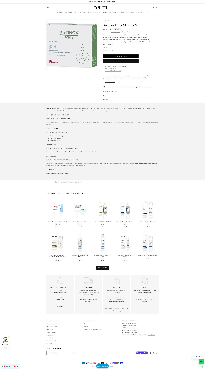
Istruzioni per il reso (51, 326)
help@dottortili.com (131, 330)
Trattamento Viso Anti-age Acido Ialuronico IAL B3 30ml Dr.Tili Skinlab (57, 256)
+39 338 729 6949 (133, 332)
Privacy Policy (49, 335)
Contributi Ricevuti (51, 340)
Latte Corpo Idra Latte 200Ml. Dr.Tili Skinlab (80, 256)
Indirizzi (86, 326)
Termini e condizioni (51, 332)
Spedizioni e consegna (52, 324)
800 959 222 (151, 335)
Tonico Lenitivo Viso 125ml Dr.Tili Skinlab (125, 256)
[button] (48, 7)
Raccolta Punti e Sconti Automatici (93, 329)
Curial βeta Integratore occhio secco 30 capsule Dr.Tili (57, 222)
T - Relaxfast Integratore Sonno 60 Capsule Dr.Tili (80, 222)
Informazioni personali (90, 321)
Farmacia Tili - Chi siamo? (53, 321)
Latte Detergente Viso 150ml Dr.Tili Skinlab (102, 256)
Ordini (85, 324)
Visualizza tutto (102, 267)
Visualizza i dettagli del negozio (113, 71)
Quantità (105, 47)
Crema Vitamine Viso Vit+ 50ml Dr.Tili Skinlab (147, 222)
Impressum (49, 343)
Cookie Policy (49, 338)
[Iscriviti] (73, 353)
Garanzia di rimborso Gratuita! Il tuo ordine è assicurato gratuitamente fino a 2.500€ (128, 87)
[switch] (5, 348)
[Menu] (8, 337)
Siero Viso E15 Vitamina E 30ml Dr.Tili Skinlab (125, 222)
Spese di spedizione (115, 31)
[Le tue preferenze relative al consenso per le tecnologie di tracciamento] (202, 367)
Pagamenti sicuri (50, 329)
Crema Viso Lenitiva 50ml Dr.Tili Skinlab (147, 255)
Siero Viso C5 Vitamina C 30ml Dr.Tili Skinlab (102, 222)
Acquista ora (121, 61)
